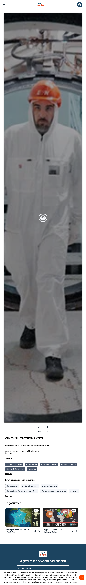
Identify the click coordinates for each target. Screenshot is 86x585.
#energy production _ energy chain (54, 491)
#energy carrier (12, 486)
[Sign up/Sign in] (79, 4)
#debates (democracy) (30, 486)
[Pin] (35, 530)
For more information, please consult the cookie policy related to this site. (52, 582)
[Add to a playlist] (32, 530)
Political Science (31, 464)
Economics (32, 469)
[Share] (38, 530)
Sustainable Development (15, 469)
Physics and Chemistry (68, 464)
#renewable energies (49, 486)
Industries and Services (49, 464)
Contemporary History (14, 464)
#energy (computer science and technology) (22, 491)
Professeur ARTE (13, 445)
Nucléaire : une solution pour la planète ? (36, 445)
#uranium (73, 491)
